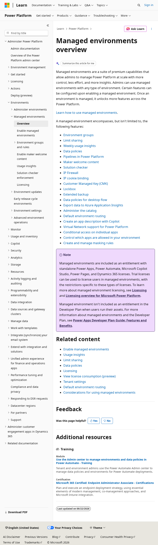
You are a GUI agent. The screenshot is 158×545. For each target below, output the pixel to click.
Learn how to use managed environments (86, 113)
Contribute (72, 537)
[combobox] (26, 33)
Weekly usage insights (79, 146)
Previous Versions (36, 537)
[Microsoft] (7, 5)
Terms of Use (11, 542)
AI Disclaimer (11, 537)
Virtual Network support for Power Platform (95, 227)
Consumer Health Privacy (116, 537)
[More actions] (151, 29)
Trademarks (32, 542)
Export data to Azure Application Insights (93, 205)
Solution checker (75, 167)
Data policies (72, 151)
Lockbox (69, 189)
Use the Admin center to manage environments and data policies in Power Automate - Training (101, 461)
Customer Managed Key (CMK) (85, 183)
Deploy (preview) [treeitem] (21, 95)
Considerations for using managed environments (99, 392)
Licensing (139, 290)
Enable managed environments (86, 349)
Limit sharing (72, 140)
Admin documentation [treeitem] (25, 48)
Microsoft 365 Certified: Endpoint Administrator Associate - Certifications (105, 483)
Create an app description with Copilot (91, 221)
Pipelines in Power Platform (83, 156)
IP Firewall (70, 173)
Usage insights (74, 355)
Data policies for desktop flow (85, 200)
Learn (60, 28)
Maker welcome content (81, 162)
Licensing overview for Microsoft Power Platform (103, 296)
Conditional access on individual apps (90, 232)
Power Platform (78, 28)
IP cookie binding (76, 178)
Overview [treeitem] (23, 123)
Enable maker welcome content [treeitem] (32, 156)
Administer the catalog (80, 210)
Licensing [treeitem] (23, 184)
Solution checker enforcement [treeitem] (27, 175)
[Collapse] (48, 25)
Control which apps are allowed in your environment (101, 237)
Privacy (88, 537)
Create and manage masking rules (88, 243)
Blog (55, 537)
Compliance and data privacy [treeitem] (24, 389)
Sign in (148, 5)
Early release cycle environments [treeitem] (26, 201)
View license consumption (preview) (89, 376)
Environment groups (78, 135)
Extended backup (76, 194)
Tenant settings (74, 382)
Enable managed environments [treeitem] (28, 133)
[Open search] (139, 5)
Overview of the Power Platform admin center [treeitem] (25, 58)
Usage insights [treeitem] (26, 166)
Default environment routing (84, 216)
